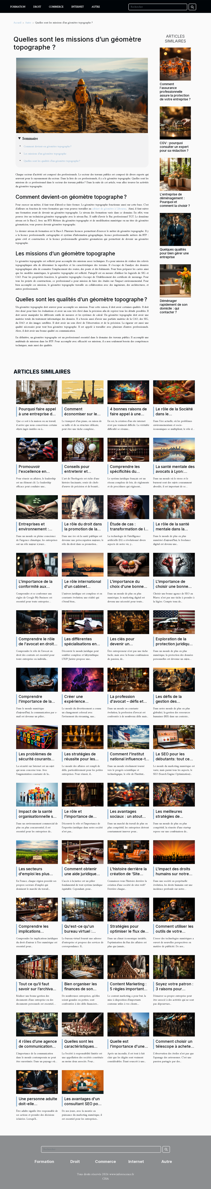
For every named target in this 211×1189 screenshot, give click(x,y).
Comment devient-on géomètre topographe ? (47, 146)
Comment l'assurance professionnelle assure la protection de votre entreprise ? (175, 91)
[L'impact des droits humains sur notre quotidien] (174, 852)
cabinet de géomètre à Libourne (109, 209)
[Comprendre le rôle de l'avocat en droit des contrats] (37, 622)
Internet (77, 7)
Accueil (17, 22)
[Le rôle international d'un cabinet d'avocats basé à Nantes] (83, 564)
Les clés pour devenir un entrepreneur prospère (122, 646)
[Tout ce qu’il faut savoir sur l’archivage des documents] (37, 967)
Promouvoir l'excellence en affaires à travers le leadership (36, 474)
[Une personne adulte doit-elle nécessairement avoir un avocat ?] (37, 1082)
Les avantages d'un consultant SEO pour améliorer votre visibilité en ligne (83, 1106)
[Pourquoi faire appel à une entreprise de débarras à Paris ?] (37, 392)
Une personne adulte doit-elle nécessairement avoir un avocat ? (38, 1106)
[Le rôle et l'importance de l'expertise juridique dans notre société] (83, 794)
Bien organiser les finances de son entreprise (80, 989)
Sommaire (30, 139)
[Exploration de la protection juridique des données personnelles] (174, 622)
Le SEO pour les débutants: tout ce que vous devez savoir (173, 761)
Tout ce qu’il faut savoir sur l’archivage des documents (38, 989)
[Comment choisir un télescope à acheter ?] (174, 1024)
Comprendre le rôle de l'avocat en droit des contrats (37, 644)
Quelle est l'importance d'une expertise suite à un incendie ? (128, 1049)
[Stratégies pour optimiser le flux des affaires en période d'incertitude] (128, 909)
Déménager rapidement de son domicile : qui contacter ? (173, 306)
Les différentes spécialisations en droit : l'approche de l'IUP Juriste (83, 646)
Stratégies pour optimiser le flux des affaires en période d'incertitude (128, 934)
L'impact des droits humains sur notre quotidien (173, 874)
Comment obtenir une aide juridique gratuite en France (81, 874)
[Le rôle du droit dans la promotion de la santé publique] (83, 507)
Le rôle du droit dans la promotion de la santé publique (83, 529)
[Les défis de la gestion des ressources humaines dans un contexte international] (174, 679)
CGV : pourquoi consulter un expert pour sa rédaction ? (174, 147)
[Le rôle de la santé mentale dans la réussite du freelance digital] (174, 507)
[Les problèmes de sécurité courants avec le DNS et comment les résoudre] (37, 737)
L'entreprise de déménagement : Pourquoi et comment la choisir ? (175, 200)
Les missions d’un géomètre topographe (45, 154)
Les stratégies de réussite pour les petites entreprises (81, 759)
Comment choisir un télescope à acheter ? (174, 1046)
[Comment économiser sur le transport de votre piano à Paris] (83, 392)
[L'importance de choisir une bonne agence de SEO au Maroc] (174, 564)
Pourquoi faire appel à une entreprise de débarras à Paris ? (37, 414)
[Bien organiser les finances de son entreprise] (83, 967)
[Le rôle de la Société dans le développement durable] (174, 392)
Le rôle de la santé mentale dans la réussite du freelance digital (175, 531)
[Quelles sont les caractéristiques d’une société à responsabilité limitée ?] (83, 1024)
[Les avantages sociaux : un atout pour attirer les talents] (128, 794)
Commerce (56, 7)
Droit (37, 7)
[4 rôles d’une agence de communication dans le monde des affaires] (37, 1024)
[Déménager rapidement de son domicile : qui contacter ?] (175, 280)
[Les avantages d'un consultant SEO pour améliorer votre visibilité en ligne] (83, 1082)
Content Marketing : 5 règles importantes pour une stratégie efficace (129, 991)
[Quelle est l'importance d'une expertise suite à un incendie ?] (128, 1024)
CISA (105, 1178)
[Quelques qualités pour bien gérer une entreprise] (175, 229)
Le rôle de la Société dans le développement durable (174, 416)
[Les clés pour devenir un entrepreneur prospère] (128, 622)
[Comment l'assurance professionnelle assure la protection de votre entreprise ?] (175, 64)
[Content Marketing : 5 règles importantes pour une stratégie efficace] (128, 967)
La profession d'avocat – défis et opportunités (126, 701)
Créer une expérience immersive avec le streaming (80, 704)
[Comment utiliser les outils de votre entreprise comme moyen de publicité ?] (174, 909)
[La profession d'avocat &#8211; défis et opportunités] (128, 679)
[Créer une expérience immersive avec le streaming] (83, 679)
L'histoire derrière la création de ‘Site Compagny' (128, 874)
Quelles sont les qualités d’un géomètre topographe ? (52, 161)
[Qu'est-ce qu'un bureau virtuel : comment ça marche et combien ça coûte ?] (83, 909)
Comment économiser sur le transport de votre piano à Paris (81, 416)
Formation (17, 7)
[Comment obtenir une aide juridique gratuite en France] (83, 852)
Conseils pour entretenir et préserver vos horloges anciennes (82, 474)
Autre (96, 7)
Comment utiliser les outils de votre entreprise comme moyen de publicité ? (175, 934)
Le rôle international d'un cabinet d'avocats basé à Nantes (82, 589)
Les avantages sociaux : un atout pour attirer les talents (126, 819)
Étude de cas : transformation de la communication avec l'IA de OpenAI (129, 531)
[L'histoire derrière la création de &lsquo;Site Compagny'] (128, 852)
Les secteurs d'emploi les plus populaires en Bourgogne (34, 876)
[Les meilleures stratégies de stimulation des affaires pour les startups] (174, 794)
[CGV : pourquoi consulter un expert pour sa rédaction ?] (175, 123)
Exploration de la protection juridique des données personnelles (174, 646)
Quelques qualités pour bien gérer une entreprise (174, 253)
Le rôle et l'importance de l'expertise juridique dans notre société (82, 819)
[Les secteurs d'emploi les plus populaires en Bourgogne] (37, 852)
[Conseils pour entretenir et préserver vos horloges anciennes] (83, 449)
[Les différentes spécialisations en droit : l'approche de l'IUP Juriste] (83, 622)
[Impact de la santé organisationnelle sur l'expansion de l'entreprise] (37, 794)
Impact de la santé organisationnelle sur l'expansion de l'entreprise (38, 819)
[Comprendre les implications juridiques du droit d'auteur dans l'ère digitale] (37, 909)
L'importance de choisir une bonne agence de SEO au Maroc (172, 589)
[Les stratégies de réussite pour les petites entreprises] (83, 737)
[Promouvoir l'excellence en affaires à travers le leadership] (37, 449)
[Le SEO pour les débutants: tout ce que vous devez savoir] (174, 737)
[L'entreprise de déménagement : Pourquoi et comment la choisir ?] (175, 174)
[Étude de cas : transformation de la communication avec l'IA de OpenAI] (128, 507)
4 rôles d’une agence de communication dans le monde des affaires (38, 1049)
